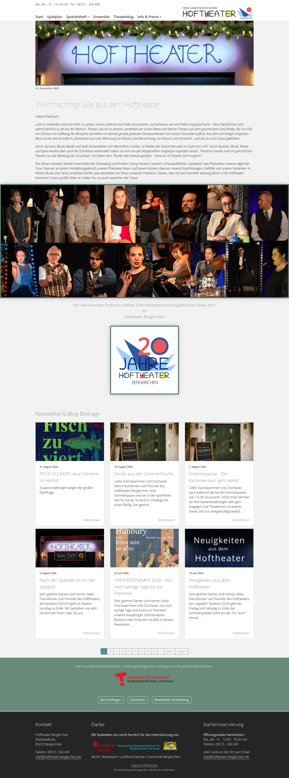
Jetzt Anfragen (110, 700)
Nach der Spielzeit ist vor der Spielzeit (67, 583)
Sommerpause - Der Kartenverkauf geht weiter (214, 477)
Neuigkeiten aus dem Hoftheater (209, 583)
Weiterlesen (91, 520)
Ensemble (101, 16)
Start (39, 16)
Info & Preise (148, 16)
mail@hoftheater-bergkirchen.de (58, 757)
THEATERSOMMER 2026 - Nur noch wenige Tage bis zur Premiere (143, 586)
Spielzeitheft (76, 16)
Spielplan (54, 16)
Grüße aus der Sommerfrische (143, 474)
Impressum (137, 765)
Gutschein (137, 700)
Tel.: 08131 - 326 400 (85, 4)
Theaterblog (123, 16)
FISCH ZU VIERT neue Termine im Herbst (69, 477)
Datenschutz (151, 765)
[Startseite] (218, 13)
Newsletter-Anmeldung (172, 700)
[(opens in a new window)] (104, 746)
